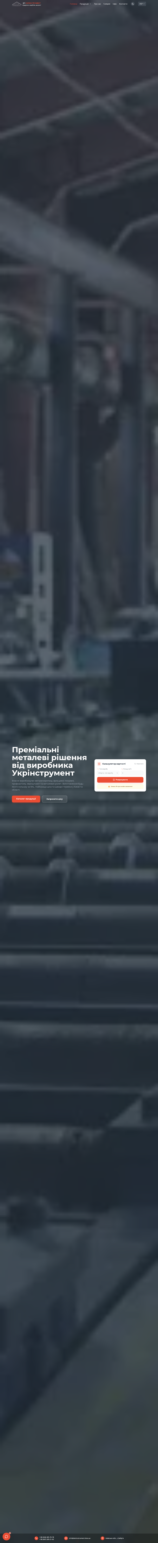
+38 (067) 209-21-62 (46, 1539)
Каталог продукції (26, 799)
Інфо (115, 4)
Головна (73, 4)
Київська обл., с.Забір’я (115, 1538)
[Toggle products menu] (90, 4)
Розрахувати (122, 780)
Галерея (106, 4)
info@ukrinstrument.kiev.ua (79, 1538)
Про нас (97, 4)
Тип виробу (103, 769)
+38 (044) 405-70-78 (46, 1537)
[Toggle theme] (133, 4)
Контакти (123, 4)
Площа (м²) (127, 769)
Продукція (84, 4)
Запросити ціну (54, 799)
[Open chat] (6, 1536)
